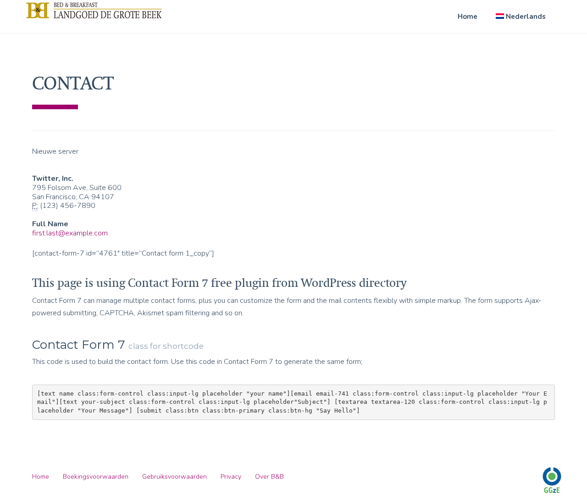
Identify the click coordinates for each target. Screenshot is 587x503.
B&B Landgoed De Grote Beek (94, 10)
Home (467, 16)
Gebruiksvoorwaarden (174, 476)
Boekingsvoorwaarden (95, 476)
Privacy (231, 476)
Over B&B (269, 476)
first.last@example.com (70, 233)
